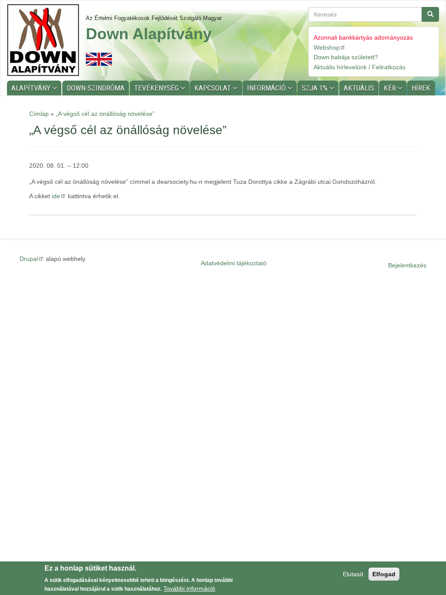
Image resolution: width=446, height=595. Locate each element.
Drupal (29, 258)
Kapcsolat (213, 88)
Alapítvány (31, 88)
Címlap (39, 113)
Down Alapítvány (149, 34)
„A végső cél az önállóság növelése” (105, 113)
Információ (267, 88)
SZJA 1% (315, 88)
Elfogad (383, 574)
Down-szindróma (96, 88)
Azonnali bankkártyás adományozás (363, 37)
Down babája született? (346, 57)
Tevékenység (157, 88)
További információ (189, 588)
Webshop (327, 47)
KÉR (391, 88)
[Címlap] (46, 40)
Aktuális (359, 88)
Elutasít (353, 574)
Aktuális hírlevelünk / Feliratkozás (359, 67)
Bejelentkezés (407, 265)
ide (56, 196)
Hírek (421, 88)
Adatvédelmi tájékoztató (234, 263)
